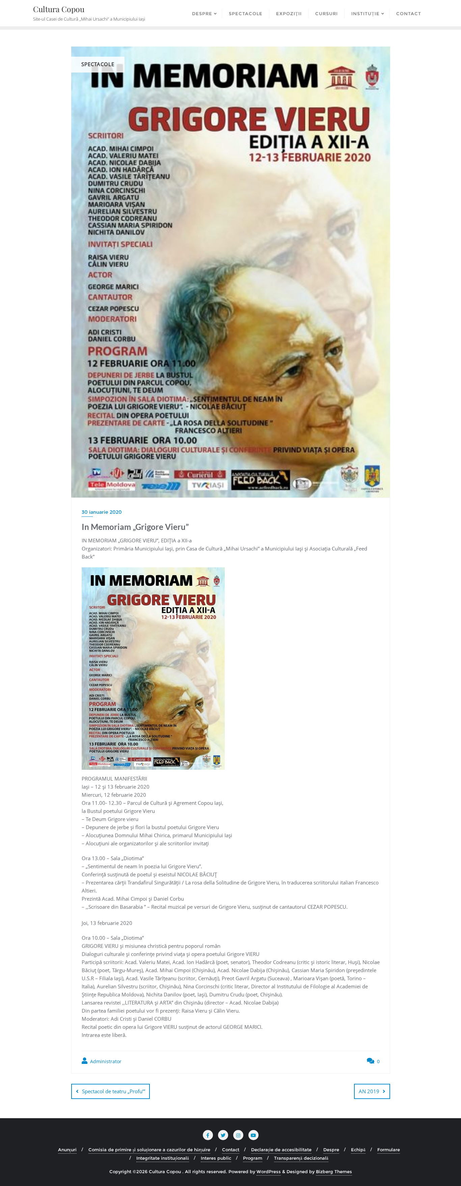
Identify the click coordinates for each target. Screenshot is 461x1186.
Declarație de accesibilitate (281, 1149)
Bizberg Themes (334, 1171)
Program (252, 1158)
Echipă (358, 1149)
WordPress (268, 1171)
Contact (230, 1149)
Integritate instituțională (162, 1158)
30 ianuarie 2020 (102, 512)
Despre (331, 1149)
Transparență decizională (301, 1158)
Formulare (388, 1149)
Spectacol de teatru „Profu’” (113, 1091)
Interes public (216, 1158)
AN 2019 (369, 1091)
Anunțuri (67, 1149)
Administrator (105, 1061)
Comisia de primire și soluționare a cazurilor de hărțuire (149, 1149)
